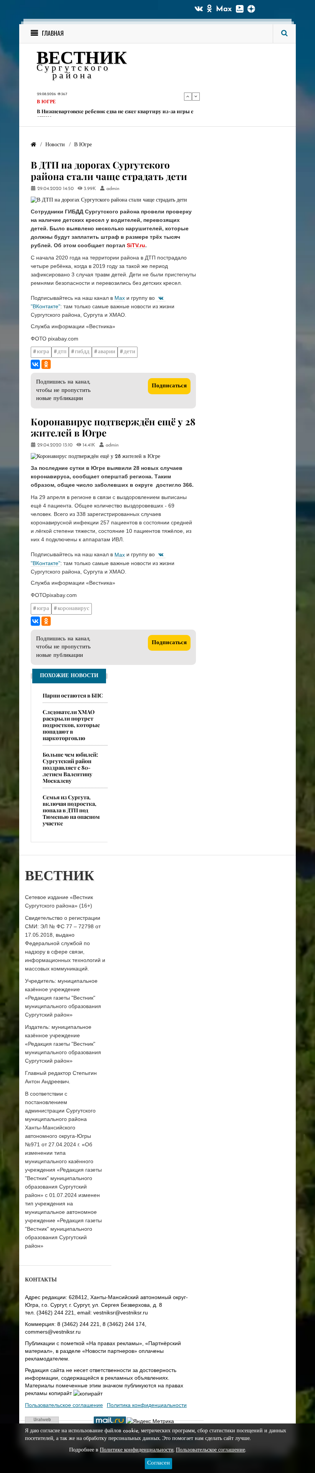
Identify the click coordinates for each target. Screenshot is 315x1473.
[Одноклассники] (46, 364)
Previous (188, 96)
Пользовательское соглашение (64, 1405)
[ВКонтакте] (35, 364)
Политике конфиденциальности (137, 1450)
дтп (62, 352)
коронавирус (74, 609)
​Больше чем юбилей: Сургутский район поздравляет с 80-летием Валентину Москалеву (70, 767)
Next (196, 96)
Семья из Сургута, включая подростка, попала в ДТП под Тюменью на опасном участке (71, 810)
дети (129, 352)
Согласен (158, 1463)
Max (224, 9)
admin (112, 189)
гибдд (82, 352)
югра (43, 352)
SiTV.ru (136, 245)
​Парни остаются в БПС (73, 695)
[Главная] (33, 145)
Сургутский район (62, 108)
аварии (106, 352)
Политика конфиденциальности (147, 1405)
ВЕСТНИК (81, 59)
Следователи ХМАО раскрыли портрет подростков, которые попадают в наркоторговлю (71, 725)
